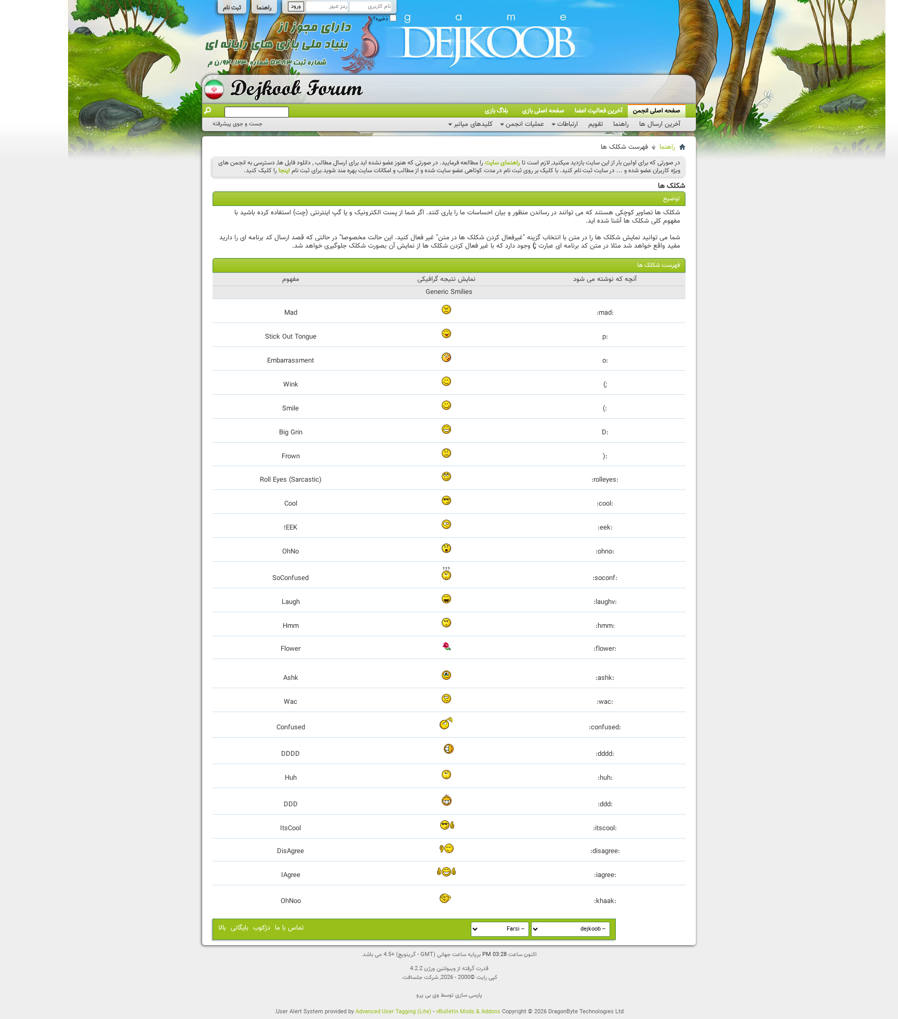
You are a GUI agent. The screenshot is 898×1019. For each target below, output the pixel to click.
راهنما (264, 7)
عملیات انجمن (525, 124)
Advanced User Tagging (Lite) (393, 1012)
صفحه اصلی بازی (543, 110)
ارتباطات (567, 124)
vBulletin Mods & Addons (468, 1012)
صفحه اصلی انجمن (656, 110)
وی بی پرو (427, 995)
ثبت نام (232, 7)
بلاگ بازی (496, 110)
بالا (222, 928)
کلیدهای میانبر (473, 124)
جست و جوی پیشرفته (237, 124)
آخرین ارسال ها (659, 124)
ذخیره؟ (381, 19)
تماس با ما (289, 928)
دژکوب (261, 928)
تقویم (595, 124)
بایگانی (239, 928)
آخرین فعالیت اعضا (599, 110)
